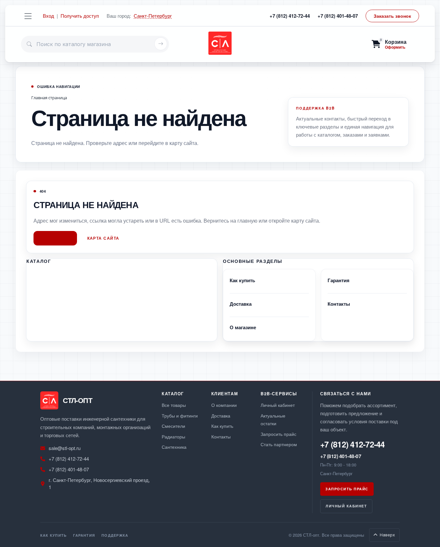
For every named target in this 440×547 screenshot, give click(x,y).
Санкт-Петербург (153, 16)
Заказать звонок (392, 16)
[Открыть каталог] (28, 16)
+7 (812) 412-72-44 (290, 15)
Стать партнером (279, 444)
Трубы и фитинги (180, 415)
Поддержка (114, 535)
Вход (48, 15)
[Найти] (160, 43)
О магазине (243, 327)
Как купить (242, 280)
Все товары (174, 404)
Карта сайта (103, 238)
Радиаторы (173, 436)
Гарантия (338, 280)
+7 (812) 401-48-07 (338, 15)
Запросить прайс (278, 433)
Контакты (339, 303)
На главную (55, 238)
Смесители (173, 425)
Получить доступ (80, 15)
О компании (224, 404)
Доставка (241, 303)
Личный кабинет (278, 404)
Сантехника (174, 446)
